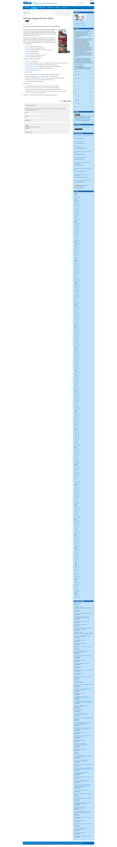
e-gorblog (26, 12)
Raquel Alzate (39, 87)
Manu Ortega (28, 53)
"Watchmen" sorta (78, 632)
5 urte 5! (76, 752)
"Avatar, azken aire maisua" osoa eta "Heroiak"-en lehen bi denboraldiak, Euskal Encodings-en (82, 786)
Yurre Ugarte (28, 64)
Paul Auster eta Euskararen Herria (82, 663)
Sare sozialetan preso (79, 820)
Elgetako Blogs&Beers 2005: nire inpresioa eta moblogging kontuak (82, 617)
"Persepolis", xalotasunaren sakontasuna (83, 613)
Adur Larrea (27, 48)
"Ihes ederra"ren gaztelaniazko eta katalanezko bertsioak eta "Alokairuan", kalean (83, 812)
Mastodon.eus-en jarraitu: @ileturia (82, 127)
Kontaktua (90, 845)
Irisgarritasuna (83, 845)
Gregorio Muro (30, 87)
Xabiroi (69, 101)
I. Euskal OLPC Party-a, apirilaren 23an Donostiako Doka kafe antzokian (83, 728)
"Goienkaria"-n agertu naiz (80, 640)
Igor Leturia (87, 116)
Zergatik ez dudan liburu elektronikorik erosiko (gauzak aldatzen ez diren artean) (84, 768)
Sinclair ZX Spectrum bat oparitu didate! (83, 764)
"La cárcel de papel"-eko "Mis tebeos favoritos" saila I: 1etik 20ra (83, 636)
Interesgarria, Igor (78, 146)
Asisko (26, 51)
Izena (26, 112)
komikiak (65, 101)
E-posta (26, 116)
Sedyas (59, 91)
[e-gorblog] (80, 17)
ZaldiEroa (27, 56)
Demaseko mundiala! (79, 141)
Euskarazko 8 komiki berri (80, 832)
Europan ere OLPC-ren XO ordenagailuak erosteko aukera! (81, 714)
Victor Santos (49, 76)
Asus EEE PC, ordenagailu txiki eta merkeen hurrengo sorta (82, 689)
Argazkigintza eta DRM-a (80, 660)
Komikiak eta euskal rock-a (80, 643)
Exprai (26, 54)
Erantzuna (27, 120)
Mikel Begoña (39, 91)
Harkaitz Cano (42, 63)
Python (81, 843)
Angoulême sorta (78, 666)
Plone (77, 843)
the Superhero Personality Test (81, 63)
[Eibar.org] (30, 3)
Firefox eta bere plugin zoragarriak (82, 621)
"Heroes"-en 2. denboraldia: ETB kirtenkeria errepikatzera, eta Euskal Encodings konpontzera (82, 723)
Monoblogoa (77, 610)
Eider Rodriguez (28, 68)
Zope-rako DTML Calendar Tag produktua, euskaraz (81, 652)
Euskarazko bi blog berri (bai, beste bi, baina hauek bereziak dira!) (83, 628)
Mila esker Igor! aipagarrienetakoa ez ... (83, 180)
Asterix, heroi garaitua (79, 740)
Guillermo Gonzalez (29, 61)
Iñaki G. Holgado (28, 63)
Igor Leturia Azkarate (82, 30)
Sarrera (27, 7)
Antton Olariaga (28, 92)
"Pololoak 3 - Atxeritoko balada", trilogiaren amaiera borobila (82, 761)
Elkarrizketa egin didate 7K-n (81, 732)
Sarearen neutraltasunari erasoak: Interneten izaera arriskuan (82, 781)
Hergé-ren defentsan (79, 673)
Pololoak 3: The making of (80, 749)
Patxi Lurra (77, 51)
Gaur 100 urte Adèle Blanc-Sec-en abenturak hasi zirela (82, 829)
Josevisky (35, 64)
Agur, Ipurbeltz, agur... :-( (80, 693)
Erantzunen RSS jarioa (81, 25)
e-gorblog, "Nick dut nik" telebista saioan (83, 776)
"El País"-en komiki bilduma (81, 624)
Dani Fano (38, 76)
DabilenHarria (83, 51)
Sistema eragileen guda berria (81, 790)
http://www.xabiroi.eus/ (37, 35)
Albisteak (50, 7)
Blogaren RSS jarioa (80, 23)
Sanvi (41, 49)
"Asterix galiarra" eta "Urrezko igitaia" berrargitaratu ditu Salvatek (83, 803)
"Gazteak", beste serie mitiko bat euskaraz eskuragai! (82, 706)
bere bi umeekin (87, 35)
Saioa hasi (91, 0)
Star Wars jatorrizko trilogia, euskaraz (83, 817)
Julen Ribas (36, 68)
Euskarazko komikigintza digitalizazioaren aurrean (80, 807)
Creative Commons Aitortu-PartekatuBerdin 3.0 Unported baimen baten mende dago (83, 119)
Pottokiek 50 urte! (78, 710)
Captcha (27, 125)
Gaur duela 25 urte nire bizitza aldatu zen (83, 670)
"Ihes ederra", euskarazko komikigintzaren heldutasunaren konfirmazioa (81, 744)
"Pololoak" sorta (78, 606)
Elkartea (57, 7)
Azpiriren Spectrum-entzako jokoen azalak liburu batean (82, 736)
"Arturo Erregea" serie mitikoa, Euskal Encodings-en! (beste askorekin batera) (83, 702)
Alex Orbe (49, 91)
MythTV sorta (77, 603)
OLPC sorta (77, 681)
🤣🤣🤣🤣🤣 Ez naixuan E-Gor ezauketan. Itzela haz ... (82, 186)
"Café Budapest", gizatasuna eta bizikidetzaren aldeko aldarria (82, 697)
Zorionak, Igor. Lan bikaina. (80, 157)
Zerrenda (65, 7)
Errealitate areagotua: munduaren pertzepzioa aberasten (82, 773)
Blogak (34, 7)
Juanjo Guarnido (28, 66)
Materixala (42, 7)
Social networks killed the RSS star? (82, 836)
